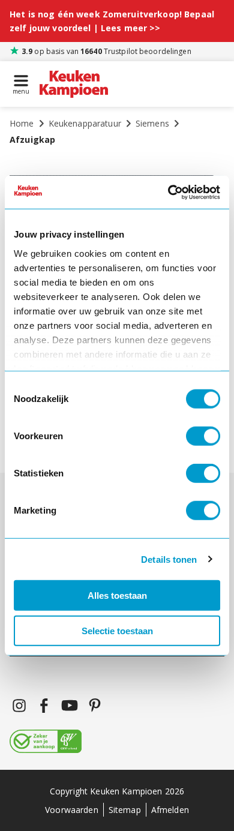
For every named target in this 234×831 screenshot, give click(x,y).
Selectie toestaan (117, 631)
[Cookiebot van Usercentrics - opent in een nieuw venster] (168, 192)
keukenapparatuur (85, 123)
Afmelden (170, 809)
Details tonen (169, 559)
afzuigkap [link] (32, 139)
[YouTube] (69, 705)
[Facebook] (44, 705)
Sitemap (125, 809)
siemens (152, 123)
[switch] (203, 436)
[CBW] (46, 742)
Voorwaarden (71, 809)
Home (22, 123)
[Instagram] (19, 705)
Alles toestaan (117, 595)
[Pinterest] (94, 705)
